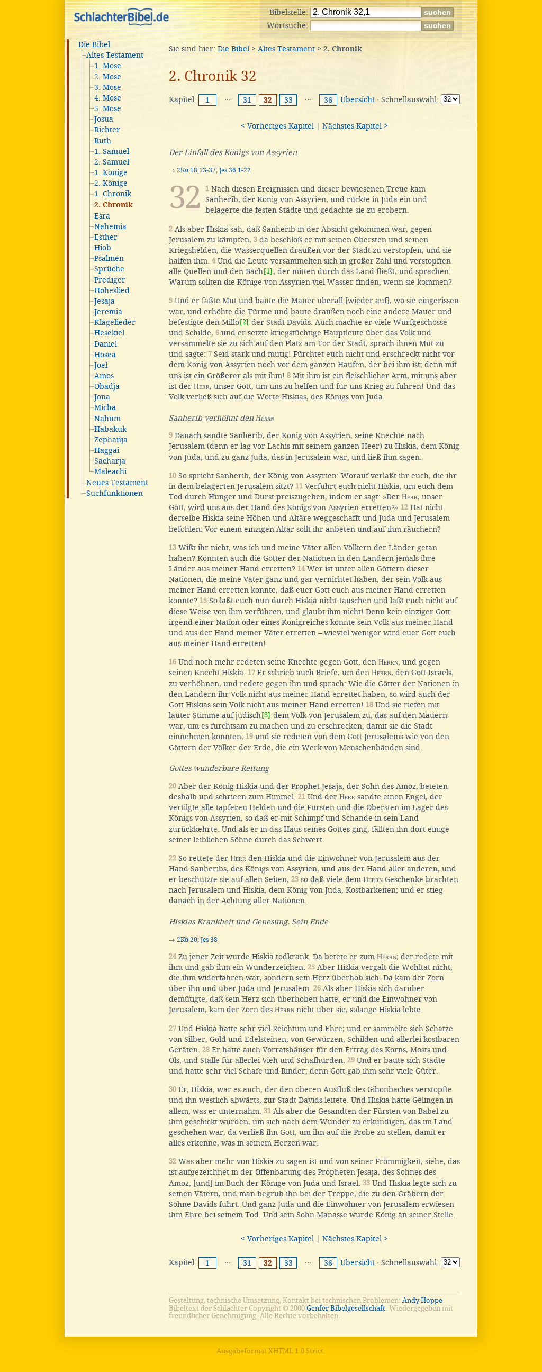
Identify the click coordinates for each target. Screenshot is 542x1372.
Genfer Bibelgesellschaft (345, 1308)
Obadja (107, 386)
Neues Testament (117, 482)
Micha (105, 407)
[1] (268, 271)
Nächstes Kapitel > (355, 126)
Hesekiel (109, 333)
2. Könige (111, 183)
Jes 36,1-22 (235, 170)
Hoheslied (112, 290)
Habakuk (110, 429)
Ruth (102, 141)
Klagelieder (115, 322)
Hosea (105, 354)
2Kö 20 (187, 939)
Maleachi (110, 471)
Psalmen (109, 258)
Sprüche (109, 269)
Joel (100, 365)
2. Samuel (111, 162)
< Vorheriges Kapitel (277, 126)
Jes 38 (209, 939)
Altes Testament (114, 55)
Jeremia (108, 311)
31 (247, 100)
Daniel (105, 344)
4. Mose (107, 98)
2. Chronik (113, 205)
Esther (106, 237)
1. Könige (111, 172)
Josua (103, 119)
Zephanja (111, 439)
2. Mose (107, 76)
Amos (104, 375)
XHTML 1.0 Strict (295, 1351)
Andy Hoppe (422, 1300)
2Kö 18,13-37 (196, 170)
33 (288, 100)
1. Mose (107, 65)
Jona (102, 397)
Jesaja (104, 301)
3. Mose (107, 87)
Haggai (106, 450)
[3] (265, 715)
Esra (102, 216)
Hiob (102, 247)
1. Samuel (111, 151)
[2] (244, 322)
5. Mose (107, 108)
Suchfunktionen (114, 493)
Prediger (109, 280)
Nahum (107, 418)
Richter (107, 129)
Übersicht (357, 99)
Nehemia (110, 226)
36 (328, 100)
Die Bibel (94, 44)
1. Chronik (112, 193)
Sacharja (109, 461)
